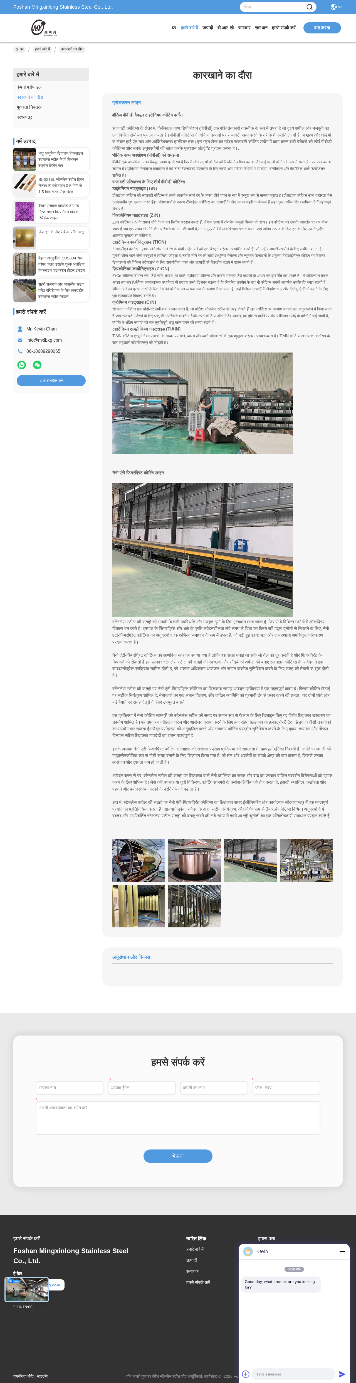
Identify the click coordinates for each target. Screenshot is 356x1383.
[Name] (309, 7)
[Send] (342, 1374)
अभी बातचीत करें (51, 380)
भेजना (178, 1156)
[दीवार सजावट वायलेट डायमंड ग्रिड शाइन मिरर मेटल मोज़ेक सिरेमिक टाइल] (24, 211)
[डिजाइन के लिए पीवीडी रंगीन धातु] (24, 238)
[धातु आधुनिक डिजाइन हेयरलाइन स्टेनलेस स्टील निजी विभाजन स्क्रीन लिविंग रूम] (24, 159)
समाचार (244, 27)
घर (174, 27)
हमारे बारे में (189, 27)
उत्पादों (207, 27)
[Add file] (246, 1374)
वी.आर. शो (225, 27)
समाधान (261, 27)
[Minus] (342, 1251)
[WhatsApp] (22, 367)
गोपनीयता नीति (23, 1376)
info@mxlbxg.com (44, 340)
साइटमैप (42, 1376)
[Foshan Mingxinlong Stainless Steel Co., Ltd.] (44, 28)
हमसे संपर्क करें (284, 27)
